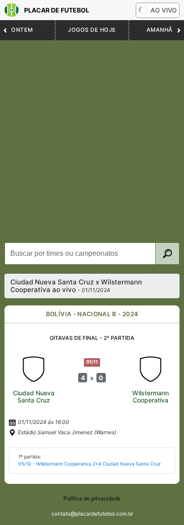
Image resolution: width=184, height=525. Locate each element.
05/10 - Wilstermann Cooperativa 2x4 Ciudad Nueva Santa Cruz (89, 464)
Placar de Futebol (56, 10)
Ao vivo (164, 10)
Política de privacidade (92, 498)
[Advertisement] (92, 137)
